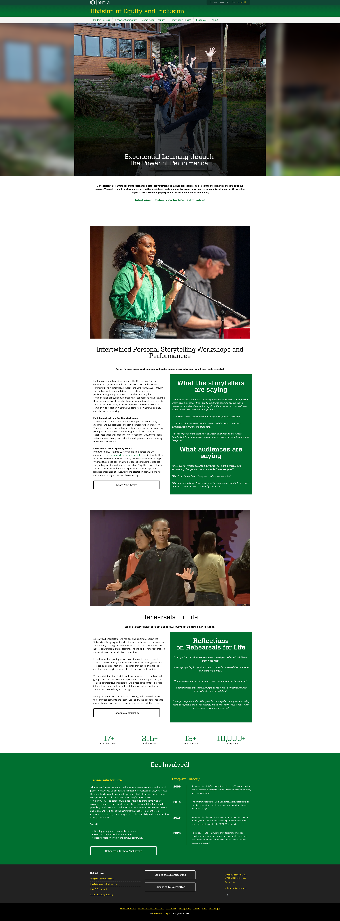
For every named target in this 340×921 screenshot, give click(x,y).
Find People (214, 908)
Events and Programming (101, 894)
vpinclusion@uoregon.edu (236, 888)
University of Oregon (161, 913)
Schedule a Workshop (126, 712)
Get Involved (195, 200)
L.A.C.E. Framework (98, 889)
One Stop (213, 2)
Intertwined (143, 200)
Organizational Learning (153, 20)
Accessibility (171, 908)
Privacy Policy (185, 908)
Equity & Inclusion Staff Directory (104, 884)
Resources (201, 20)
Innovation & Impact (181, 20)
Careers (196, 908)
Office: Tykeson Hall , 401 (235, 874)
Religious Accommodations (102, 878)
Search (240, 2)
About (215, 20)
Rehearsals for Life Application (123, 850)
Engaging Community (126, 20)
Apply (222, 2)
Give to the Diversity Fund (170, 874)
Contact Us (230, 882)
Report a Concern (128, 908)
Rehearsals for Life (169, 200)
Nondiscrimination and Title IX (151, 908)
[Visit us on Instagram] (227, 895)
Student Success (101, 20)
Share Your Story (126, 484)
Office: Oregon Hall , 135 (235, 877)
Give (233, 2)
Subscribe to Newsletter (170, 886)
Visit (227, 2)
